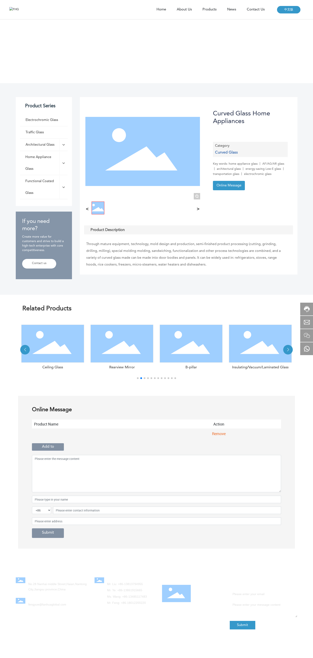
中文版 (288, 9)
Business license (249, 652)
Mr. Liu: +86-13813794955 (125, 584)
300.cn (114, 648)
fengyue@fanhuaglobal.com (47, 604)
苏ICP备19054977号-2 (252, 647)
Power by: (102, 648)
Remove (219, 433)
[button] (138, 378)
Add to (48, 447)
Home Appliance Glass (79, 53)
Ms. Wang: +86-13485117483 (127, 596)
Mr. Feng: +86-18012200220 (126, 602)
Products (49, 53)
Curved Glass (112, 53)
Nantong (126, 648)
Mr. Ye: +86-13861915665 (124, 590)
